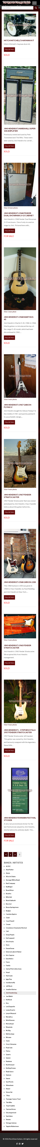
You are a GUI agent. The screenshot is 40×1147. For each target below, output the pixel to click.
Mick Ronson (10, 1020)
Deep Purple (10, 935)
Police (8, 1051)
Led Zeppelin (10, 1007)
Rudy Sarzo (9, 1071)
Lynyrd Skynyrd (11, 1013)
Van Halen (9, 1116)
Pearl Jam (9, 1048)
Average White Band (13, 880)
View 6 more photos (10, 399)
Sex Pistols (9, 1082)
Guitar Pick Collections (13, 969)
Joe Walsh (9, 996)
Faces (8, 962)
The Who (9, 1102)
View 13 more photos (11, 208)
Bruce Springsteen (12, 907)
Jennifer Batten (11, 989)
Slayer (8, 1089)
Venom (8, 1119)
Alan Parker (10, 870)
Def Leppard (10, 938)
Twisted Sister (11, 1109)
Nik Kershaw (10, 1034)
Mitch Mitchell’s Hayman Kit (19, 40)
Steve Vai (9, 1092)
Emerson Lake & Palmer (13, 952)
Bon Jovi (9, 904)
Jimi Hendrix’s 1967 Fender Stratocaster (17, 495)
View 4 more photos (10, 489)
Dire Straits (10, 941)
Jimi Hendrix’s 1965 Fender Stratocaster (17, 646)
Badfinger (9, 887)
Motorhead (10, 1024)
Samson (8, 1075)
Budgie (8, 911)
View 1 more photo (10, 312)
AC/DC (8, 866)
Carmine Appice (11, 914)
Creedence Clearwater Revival (16, 928)
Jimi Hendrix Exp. (11, 993)
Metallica (9, 1017)
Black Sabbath (11, 900)
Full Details (9, 49)
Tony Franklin (10, 1106)
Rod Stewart (10, 1065)
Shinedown (9, 1085)
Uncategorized (11, 1113)
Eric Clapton (10, 955)
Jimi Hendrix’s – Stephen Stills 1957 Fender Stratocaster (20, 731)
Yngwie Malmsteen (12, 1126)
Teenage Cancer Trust (13, 1099)
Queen (8, 1058)
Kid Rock (9, 1000)
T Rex (8, 1096)
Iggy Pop (9, 979)
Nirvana (8, 1037)
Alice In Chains (11, 877)
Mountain (9, 1027)
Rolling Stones (11, 1068)
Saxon (8, 1078)
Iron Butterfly (10, 983)
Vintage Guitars (11, 1123)
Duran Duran (10, 948)
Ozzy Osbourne (11, 1044)
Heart (8, 972)
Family (8, 965)
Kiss (7, 1003)
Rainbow (9, 1061)
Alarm (8, 873)
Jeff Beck (9, 986)
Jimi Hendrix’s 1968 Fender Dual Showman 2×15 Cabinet (19, 214)
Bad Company (10, 883)
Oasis (8, 1041)
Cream (8, 924)
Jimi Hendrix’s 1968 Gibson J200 (20, 582)
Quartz (8, 1054)
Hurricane (9, 976)
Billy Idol (9, 897)
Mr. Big (8, 1030)
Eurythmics (9, 959)
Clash (8, 918)
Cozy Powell (10, 921)
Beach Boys (10, 890)
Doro (7, 945)
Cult (7, 931)
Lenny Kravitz (10, 1010)
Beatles (8, 894)
